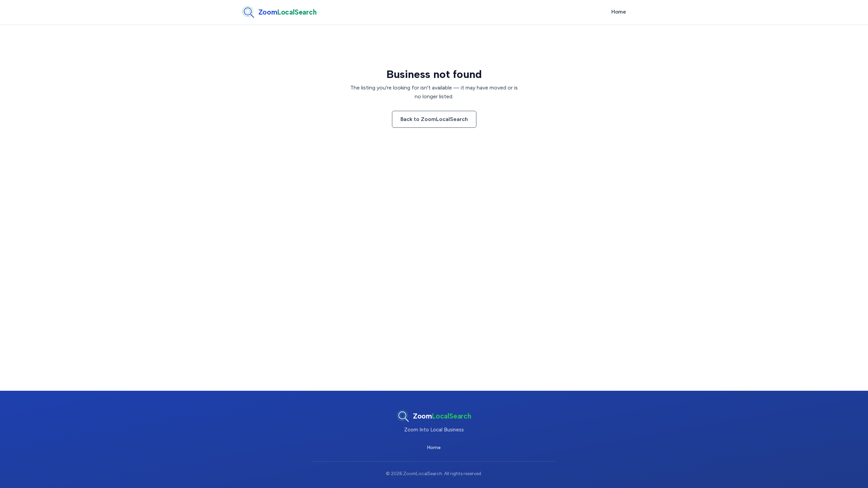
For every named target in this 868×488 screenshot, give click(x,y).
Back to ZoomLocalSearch (434, 119)
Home (618, 12)
